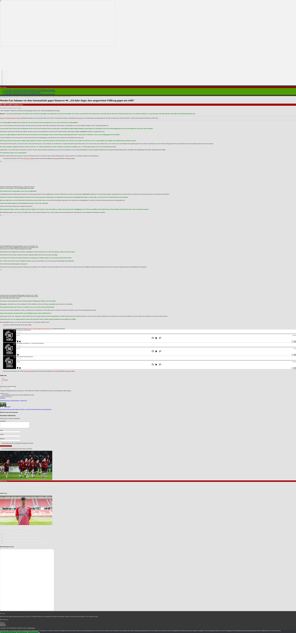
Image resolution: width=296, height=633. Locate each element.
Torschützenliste (7, 75)
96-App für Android (29, 158)
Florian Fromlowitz (37, 328)
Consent (4, 393)
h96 (4, 384)
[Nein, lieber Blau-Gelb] (39, 632)
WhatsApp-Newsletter (8, 82)
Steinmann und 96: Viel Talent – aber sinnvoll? (18, 528)
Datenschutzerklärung (33, 632)
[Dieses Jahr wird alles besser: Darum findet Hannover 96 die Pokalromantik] (26, 479)
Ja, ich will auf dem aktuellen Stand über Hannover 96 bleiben (17, 448)
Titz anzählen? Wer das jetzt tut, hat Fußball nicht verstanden (22, 534)
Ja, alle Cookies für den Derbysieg (8, 632)
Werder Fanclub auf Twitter (13, 118)
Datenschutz (3, 625)
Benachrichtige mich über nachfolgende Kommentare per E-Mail (17, 443)
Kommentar (3, 421)
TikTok (5, 79)
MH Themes (32, 628)
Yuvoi (4, 76)
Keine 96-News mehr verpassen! (8, 386)
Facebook (5, 80)
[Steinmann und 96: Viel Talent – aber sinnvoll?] (26, 524)
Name (1, 430)
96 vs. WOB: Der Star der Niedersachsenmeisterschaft (20, 537)
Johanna (2, 118)
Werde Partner (6, 83)
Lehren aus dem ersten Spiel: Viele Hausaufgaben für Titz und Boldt (24, 543)
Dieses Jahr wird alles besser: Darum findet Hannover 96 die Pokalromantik (30, 484)
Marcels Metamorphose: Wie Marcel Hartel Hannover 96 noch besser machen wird (29, 540)
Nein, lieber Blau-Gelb (22, 632)
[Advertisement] (148, 58)
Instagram (5, 77)
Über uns (5, 84)
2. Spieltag (5, 72)
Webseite (2, 438)
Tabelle (5, 73)
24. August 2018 (4, 108)
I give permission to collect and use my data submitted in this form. (18, 395)
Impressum (2, 624)
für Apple (56, 158)
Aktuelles (19, 108)
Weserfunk (80, 118)
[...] (107, 490)
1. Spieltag (5, 70)
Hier (4, 324)
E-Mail (1, 434)
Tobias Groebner (12, 108)
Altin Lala (29, 328)
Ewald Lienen (47, 328)
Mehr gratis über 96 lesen (6, 396)
